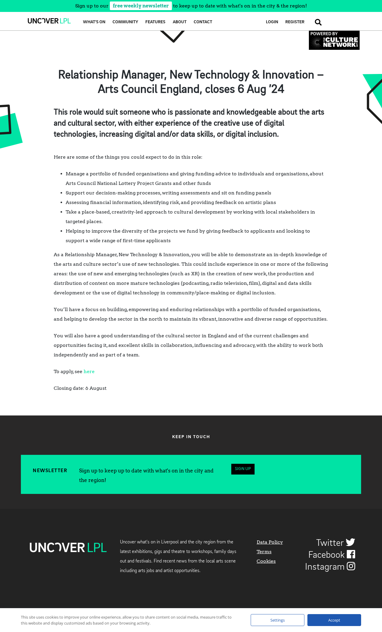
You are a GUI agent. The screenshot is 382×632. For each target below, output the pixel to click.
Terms (264, 551)
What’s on (94, 22)
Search (316, 22)
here (89, 371)
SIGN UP (243, 469)
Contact (203, 22)
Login (272, 22)
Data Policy (270, 542)
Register (294, 22)
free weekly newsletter (141, 6)
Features (155, 22)
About (180, 22)
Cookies (266, 561)
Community (125, 22)
